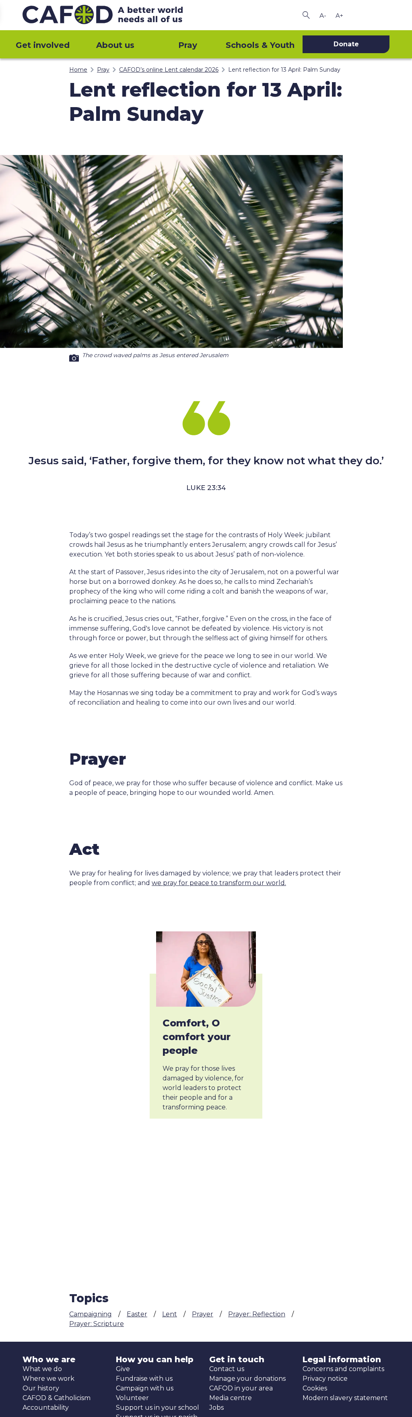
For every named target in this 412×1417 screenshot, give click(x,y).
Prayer (202, 1314)
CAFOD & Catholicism (57, 1398)
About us (115, 45)
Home (78, 69)
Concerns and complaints (343, 1369)
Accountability (46, 1407)
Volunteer (132, 1398)
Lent (169, 1314)
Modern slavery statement (345, 1398)
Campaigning (90, 1314)
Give (123, 1369)
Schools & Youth (260, 45)
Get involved (43, 45)
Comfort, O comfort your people (197, 1036)
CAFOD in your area (241, 1388)
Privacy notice (325, 1378)
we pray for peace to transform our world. (219, 883)
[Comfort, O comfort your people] (206, 969)
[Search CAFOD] (306, 15)
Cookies (315, 1388)
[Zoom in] (339, 15)
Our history (41, 1388)
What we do (42, 1369)
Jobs (216, 1407)
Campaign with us (144, 1388)
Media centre (230, 1398)
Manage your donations (247, 1378)
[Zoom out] (322, 15)
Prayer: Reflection (256, 1314)
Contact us (226, 1369)
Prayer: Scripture (96, 1324)
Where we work (48, 1378)
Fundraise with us (144, 1378)
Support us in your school (157, 1407)
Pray (187, 45)
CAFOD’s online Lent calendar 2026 (168, 69)
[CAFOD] (113, 15)
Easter (137, 1314)
